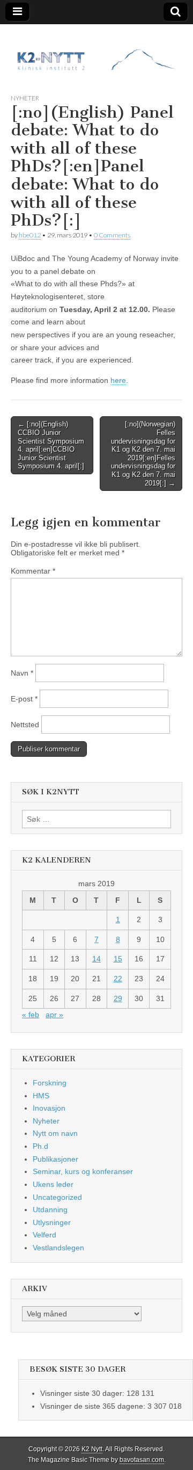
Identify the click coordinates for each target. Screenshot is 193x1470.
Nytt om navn (55, 1133)
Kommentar (33, 571)
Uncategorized (57, 1197)
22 (118, 978)
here (118, 380)
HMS (41, 1095)
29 (118, 998)
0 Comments (112, 235)
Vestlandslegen (58, 1247)
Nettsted (25, 724)
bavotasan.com (142, 1460)
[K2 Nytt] (96, 50)
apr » (54, 1014)
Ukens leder (53, 1184)
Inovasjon (49, 1108)
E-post (24, 698)
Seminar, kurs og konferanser (83, 1171)
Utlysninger (52, 1222)
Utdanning (50, 1209)
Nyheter (25, 98)
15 (118, 958)
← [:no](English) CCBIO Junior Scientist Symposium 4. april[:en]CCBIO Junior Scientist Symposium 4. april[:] (51, 445)
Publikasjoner (55, 1159)
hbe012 (30, 235)
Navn (22, 673)
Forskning (49, 1082)
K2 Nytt (91, 1449)
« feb (30, 1014)
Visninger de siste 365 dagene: (93, 1406)
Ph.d (40, 1146)
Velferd (44, 1234)
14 (96, 958)
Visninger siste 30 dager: (83, 1393)
